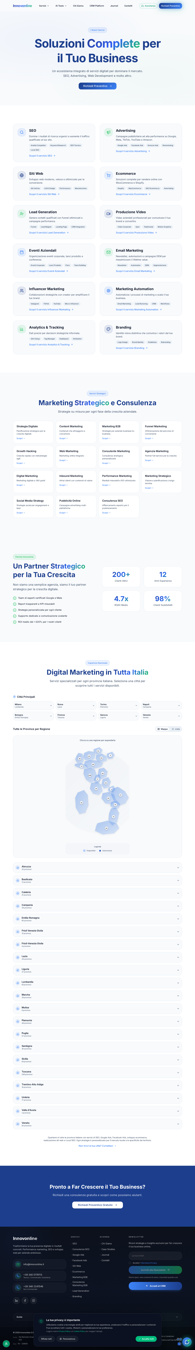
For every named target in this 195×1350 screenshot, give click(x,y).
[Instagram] (33, 1300)
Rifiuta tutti (46, 1339)
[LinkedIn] (16, 1300)
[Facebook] (25, 1300)
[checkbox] (130, 1263)
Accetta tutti (148, 1339)
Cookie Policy (79, 1331)
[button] (79, 758)
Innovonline (22, 6)
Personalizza (69, 1339)
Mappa (164, 729)
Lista (177, 729)
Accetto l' (145, 1263)
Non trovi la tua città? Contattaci (96, 1145)
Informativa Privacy (149, 1263)
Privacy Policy (64, 1331)
